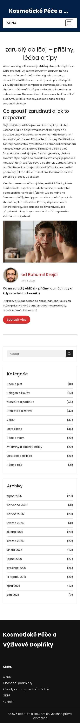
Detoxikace (40, 429)
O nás (7, 677)
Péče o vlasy (40, 438)
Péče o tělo (40, 465)
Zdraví (40, 420)
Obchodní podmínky (17, 683)
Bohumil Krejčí (43, 274)
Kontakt (8, 702)
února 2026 (40, 550)
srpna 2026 (40, 496)
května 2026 (40, 523)
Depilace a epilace (40, 456)
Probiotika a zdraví (40, 411)
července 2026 (40, 505)
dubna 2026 (40, 532)
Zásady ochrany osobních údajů (26, 689)
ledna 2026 (40, 559)
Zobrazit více (16, 320)
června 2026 (40, 514)
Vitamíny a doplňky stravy (40, 447)
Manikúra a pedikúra (40, 402)
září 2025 (40, 595)
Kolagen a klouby (40, 393)
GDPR (6, 695)
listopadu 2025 (40, 577)
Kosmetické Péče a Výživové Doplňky (40, 11)
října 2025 (40, 586)
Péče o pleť (40, 384)
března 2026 (40, 541)
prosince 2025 (40, 568)
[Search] (69, 353)
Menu (11, 22)
